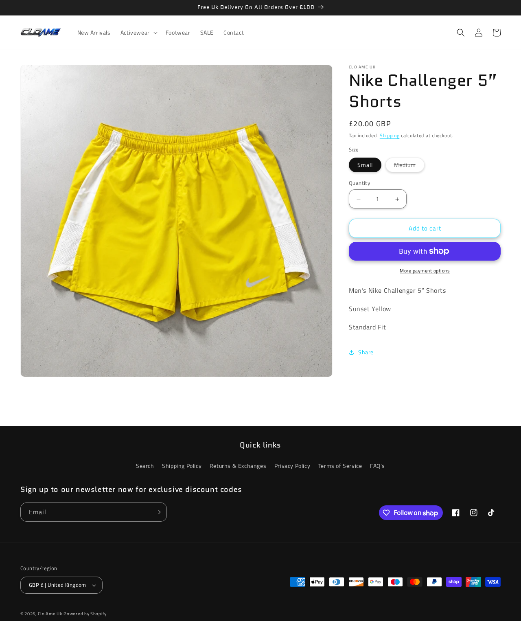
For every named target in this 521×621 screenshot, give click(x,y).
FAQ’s (377, 465)
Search (145, 465)
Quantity (359, 183)
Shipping (390, 135)
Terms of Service (340, 465)
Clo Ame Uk (50, 613)
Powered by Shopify (85, 613)
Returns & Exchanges (238, 465)
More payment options (425, 270)
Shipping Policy (181, 465)
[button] (138, 32)
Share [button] (366, 352)
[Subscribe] (157, 512)
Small (365, 164)
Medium (409, 166)
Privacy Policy (292, 465)
